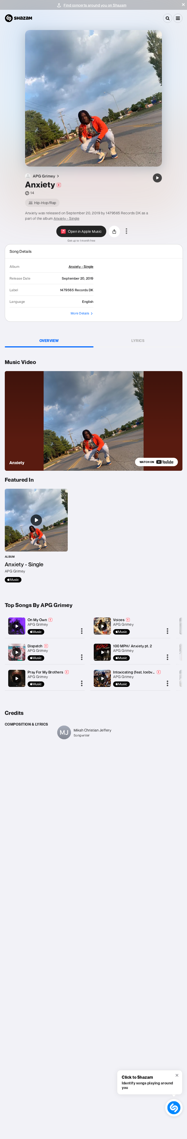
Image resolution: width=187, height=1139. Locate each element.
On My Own (37, 620)
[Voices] (102, 626)
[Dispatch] (16, 652)
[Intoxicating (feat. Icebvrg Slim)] (102, 678)
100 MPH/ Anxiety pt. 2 (132, 646)
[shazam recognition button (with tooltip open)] (173, 1107)
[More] (82, 631)
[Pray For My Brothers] (16, 678)
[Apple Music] (13, 579)
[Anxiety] (157, 177)
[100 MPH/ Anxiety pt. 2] (102, 652)
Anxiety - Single (66, 218)
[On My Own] (16, 626)
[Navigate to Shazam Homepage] (18, 18)
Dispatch (35, 646)
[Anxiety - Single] (36, 535)
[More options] (126, 231)
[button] (183, 4)
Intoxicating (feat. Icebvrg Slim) (139, 672)
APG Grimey (38, 624)
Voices (119, 620)
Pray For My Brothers (45, 672)
